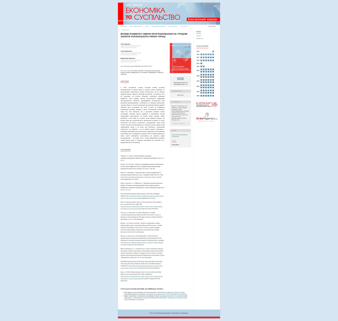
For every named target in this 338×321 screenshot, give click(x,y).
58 (213, 82)
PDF (181, 78)
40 (213, 74)
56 (208, 82)
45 (210, 77)
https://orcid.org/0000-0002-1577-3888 (129, 61)
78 (203, 92)
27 (210, 69)
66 (203, 87)
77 (201, 92)
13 (213, 57)
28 (213, 69)
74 (208, 90)
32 (208, 71)
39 (210, 74)
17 (208, 60)
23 (201, 69)
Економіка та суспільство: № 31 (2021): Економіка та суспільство (167, 294)
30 (203, 71)
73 (206, 90)
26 (208, 69)
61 (206, 85)
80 (208, 92)
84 (203, 95)
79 (206, 92)
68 (208, 87)
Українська (199, 38)
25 (206, 69)
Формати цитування (179, 123)
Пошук (213, 26)
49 (206, 80)
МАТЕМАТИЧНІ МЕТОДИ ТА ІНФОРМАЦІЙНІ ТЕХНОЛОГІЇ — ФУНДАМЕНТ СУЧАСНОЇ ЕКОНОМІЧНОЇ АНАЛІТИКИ (155, 296)
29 (201, 71)
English (198, 36)
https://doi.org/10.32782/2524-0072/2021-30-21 (138, 66)
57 (210, 82)
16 (206, 60)
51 (210, 80)
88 (213, 95)
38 (208, 74)
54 (203, 82)
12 (210, 57)
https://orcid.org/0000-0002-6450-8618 (129, 47)
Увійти (215, 6)
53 (201, 82)
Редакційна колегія (158, 26)
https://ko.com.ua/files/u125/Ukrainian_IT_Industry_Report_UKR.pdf (141, 177)
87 (210, 95)
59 (201, 85)
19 (213, 60)
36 (203, 74)
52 (213, 80)
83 (201, 95)
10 (206, 57)
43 (206, 77)
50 (208, 80)
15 (203, 60)
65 (201, 87)
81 (210, 92)
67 (206, 87)
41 (201, 77)
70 (213, 87)
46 (213, 77)
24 (203, 69)
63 (210, 85)
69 (210, 87)
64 (213, 85)
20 (201, 63)
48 (203, 80)
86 (208, 95)
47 (201, 80)
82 (213, 92)
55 (206, 82)
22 (203, 66)
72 (203, 90)
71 (201, 90)
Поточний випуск (135, 26)
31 (206, 71)
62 (208, 85)
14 (201, 60)
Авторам (184, 26)
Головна (124, 26)
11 (208, 57)
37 (206, 74)
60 (203, 85)
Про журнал (172, 26)
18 (210, 60)
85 (206, 95)
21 (201, 66)
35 (201, 74)
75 (210, 90)
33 (210, 71)
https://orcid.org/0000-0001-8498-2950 (129, 54)
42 (203, 77)
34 (213, 71)
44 (208, 77)
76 (213, 90)
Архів (147, 26)
